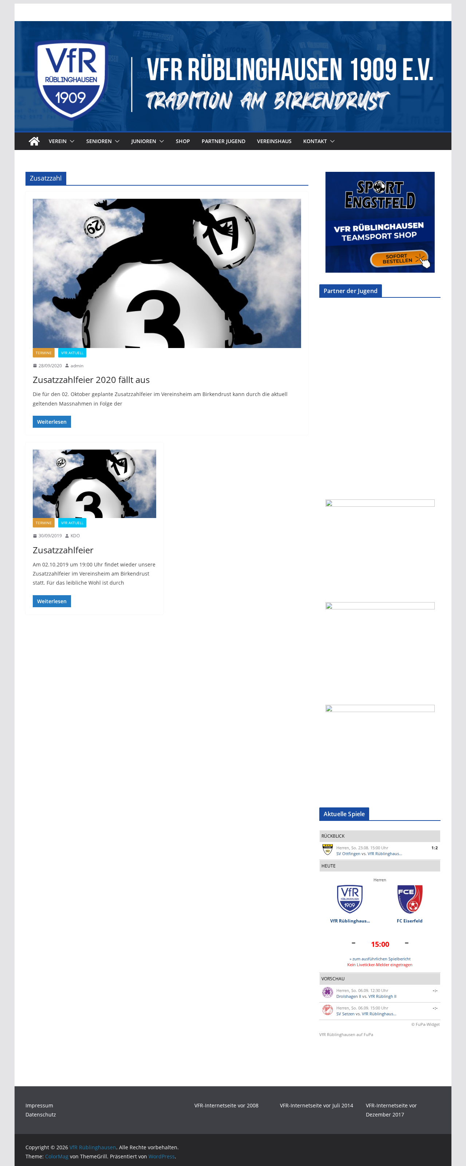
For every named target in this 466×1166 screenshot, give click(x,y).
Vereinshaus (274, 141)
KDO (75, 536)
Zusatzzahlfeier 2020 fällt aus (91, 379)
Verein (58, 141)
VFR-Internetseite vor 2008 (226, 1105)
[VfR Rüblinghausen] (233, 26)
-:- (435, 990)
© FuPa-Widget (425, 1024)
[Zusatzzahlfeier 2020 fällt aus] (167, 273)
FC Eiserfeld (410, 921)
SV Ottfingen (348, 853)
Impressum (39, 1105)
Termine (44, 352)
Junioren (143, 141)
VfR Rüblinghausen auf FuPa (346, 1034)
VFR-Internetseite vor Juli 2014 (316, 1105)
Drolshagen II (348, 996)
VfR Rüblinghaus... (385, 853)
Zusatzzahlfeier (63, 550)
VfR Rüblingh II (382, 996)
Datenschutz (40, 1114)
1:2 (434, 847)
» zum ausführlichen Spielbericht (380, 958)
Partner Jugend (223, 141)
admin (77, 366)
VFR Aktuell (72, 352)
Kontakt (315, 141)
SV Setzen (345, 1013)
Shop (183, 141)
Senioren (99, 141)
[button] (71, 141)
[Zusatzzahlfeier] (94, 484)
